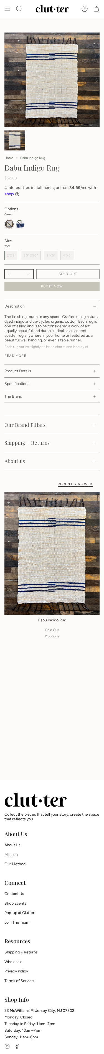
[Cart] (96, 8)
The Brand (13, 396)
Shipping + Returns (27, 442)
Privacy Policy (16, 971)
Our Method (15, 864)
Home (9, 158)
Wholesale (13, 961)
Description (14, 306)
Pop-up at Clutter (19, 912)
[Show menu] (7, 8)
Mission (11, 854)
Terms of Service (19, 980)
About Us (12, 845)
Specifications (16, 383)
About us (14, 460)
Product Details (17, 371)
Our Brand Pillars (24, 424)
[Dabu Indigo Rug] (52, 553)
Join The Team (16, 922)
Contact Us (14, 893)
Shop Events (15, 903)
